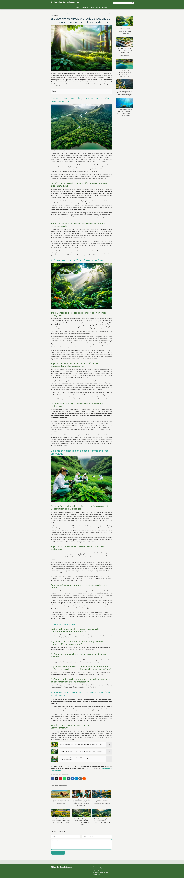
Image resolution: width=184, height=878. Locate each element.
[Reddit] (84, 778)
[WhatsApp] (64, 778)
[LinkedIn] (72, 778)
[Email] (80, 778)
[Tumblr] (68, 778)
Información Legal (97, 867)
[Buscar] (132, 3)
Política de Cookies (97, 870)
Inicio (77, 7)
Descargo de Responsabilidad (100, 872)
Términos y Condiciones (99, 869)
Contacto (105, 7)
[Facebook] (52, 778)
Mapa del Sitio (96, 874)
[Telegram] (76, 778)
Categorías (85, 7)
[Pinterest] (60, 778)
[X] (56, 778)
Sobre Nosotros (95, 7)
